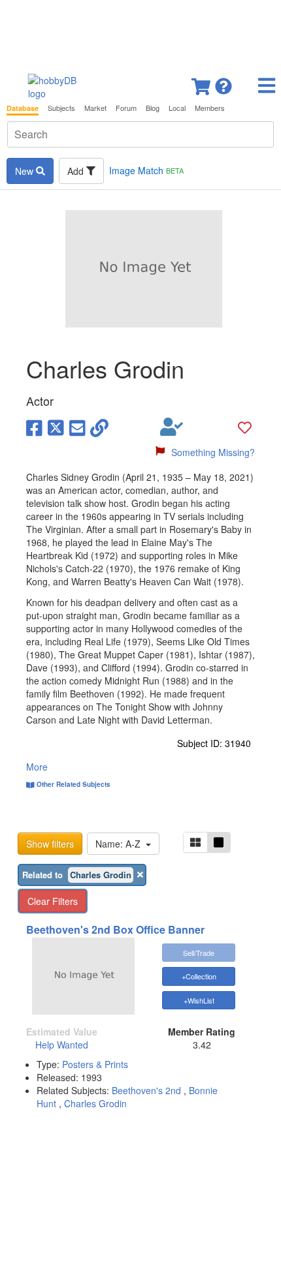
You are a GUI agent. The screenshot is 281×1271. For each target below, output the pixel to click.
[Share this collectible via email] (77, 427)
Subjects (61, 108)
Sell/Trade (198, 952)
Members (210, 108)
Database (23, 108)
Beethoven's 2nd (146, 1090)
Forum (126, 108)
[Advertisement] (140, 32)
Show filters (50, 843)
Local (177, 108)
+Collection (199, 976)
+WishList (199, 1000)
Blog (152, 108)
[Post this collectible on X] (56, 427)
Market (95, 108)
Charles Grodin (95, 1103)
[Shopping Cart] (201, 82)
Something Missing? (213, 452)
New (25, 170)
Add (76, 170)
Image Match (146, 170)
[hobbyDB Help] (223, 82)
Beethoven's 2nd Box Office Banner (115, 929)
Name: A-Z (120, 843)
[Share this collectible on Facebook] (34, 427)
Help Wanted (61, 1044)
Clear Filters (52, 901)
